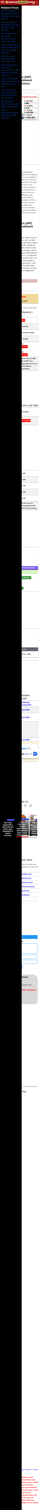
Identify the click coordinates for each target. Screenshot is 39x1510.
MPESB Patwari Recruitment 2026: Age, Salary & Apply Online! (10, 103)
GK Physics (25, 890)
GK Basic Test (26, 874)
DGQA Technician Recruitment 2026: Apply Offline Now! (8, 58)
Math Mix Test (26, 878)
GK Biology (25, 895)
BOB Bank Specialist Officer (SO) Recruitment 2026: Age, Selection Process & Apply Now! (10, 70)
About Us (28, 1469)
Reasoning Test (27, 882)
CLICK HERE (25, 710)
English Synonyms (28, 886)
